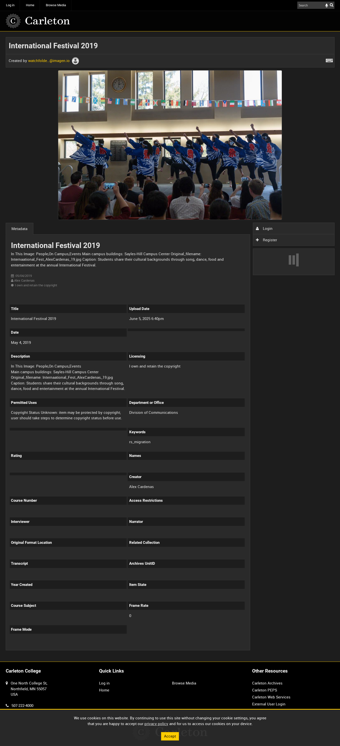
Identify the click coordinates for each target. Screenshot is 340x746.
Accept (170, 736)
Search (331, 5)
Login (267, 228)
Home (30, 5)
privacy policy (156, 723)
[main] (170, 346)
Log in (10, 5)
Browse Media (56, 5)
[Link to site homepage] (38, 20)
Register (269, 239)
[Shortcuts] (329, 59)
